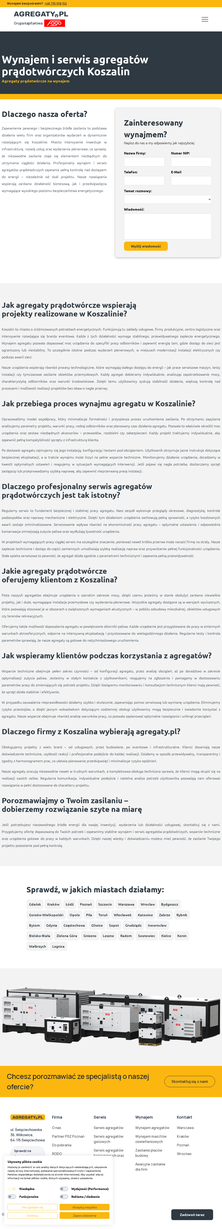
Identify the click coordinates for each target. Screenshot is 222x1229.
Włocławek (123, 914)
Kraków (53, 904)
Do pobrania (61, 1145)
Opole (75, 914)
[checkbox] (12, 1189)
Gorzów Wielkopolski (46, 914)
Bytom (34, 925)
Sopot (114, 925)
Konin (181, 935)
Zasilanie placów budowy (148, 1153)
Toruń (103, 914)
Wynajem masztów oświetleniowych (150, 1139)
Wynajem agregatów (152, 1127)
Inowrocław (157, 925)
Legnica (58, 946)
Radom (126, 935)
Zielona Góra (67, 935)
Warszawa (126, 904)
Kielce (166, 935)
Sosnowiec (146, 935)
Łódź (70, 904)
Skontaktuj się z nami (189, 1081)
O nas (56, 1127)
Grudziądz (133, 925)
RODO (57, 1153)
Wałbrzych (37, 946)
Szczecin (105, 904)
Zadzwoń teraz (192, 1214)
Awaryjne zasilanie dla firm (150, 1167)
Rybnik (181, 914)
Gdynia (51, 925)
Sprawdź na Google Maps (24, 1154)
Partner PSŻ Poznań (68, 1136)
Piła (89, 914)
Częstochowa (74, 925)
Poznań (86, 904)
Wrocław (148, 904)
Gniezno (89, 935)
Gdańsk (35, 904)
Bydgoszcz (169, 904)
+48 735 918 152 (55, 3)
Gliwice (97, 925)
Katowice (145, 914)
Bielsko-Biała (39, 935)
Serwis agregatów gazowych (108, 1139)
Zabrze (164, 914)
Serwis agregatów (108, 1127)
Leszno (108, 935)
